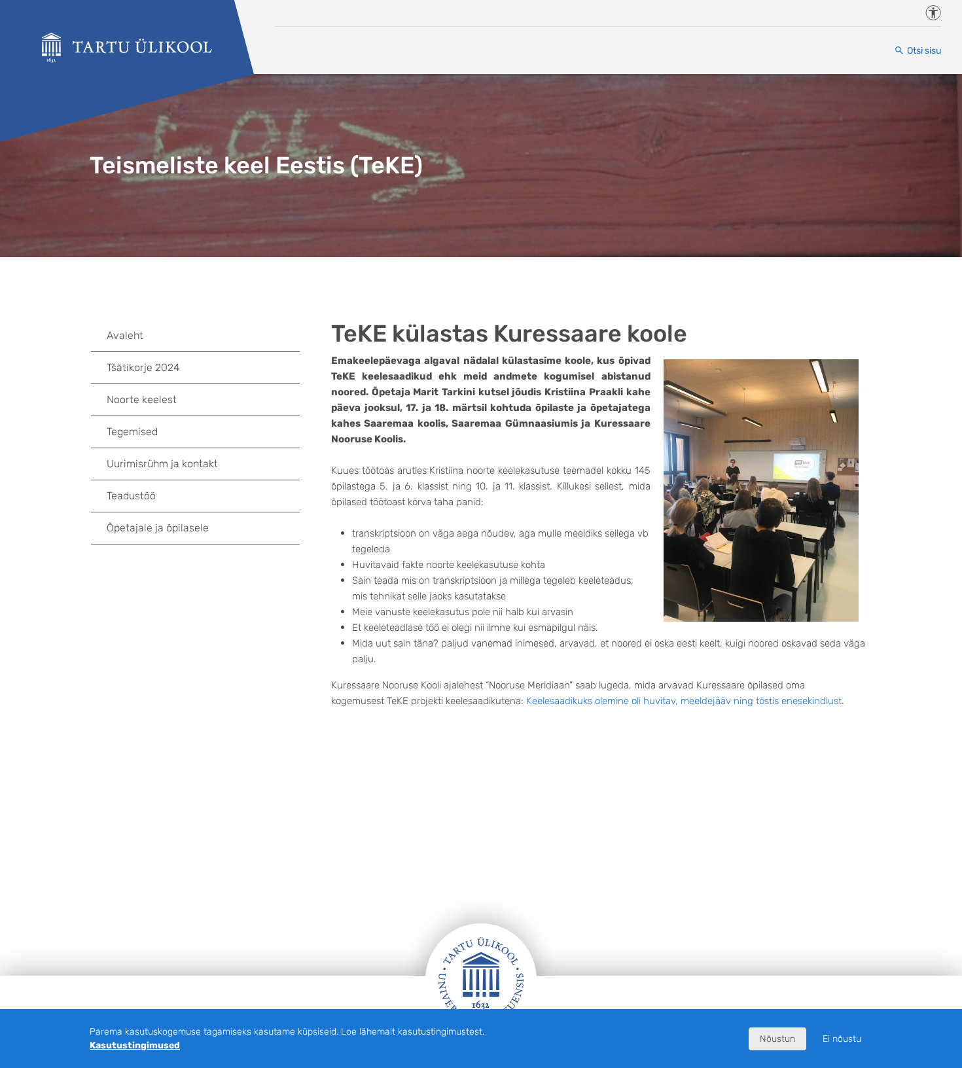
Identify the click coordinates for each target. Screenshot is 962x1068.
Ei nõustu (842, 1038)
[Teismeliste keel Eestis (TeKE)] (127, 48)
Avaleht (125, 335)
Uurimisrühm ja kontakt (162, 463)
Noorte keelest (142, 399)
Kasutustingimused (135, 1045)
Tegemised (132, 431)
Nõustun (777, 1038)
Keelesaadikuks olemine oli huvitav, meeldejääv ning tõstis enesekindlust (684, 701)
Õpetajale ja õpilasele (158, 528)
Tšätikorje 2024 (143, 367)
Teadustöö (131, 496)
